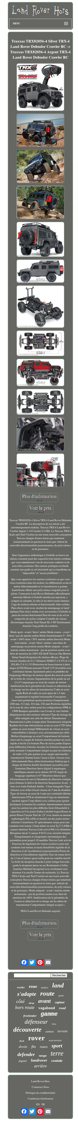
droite (23, 1046)
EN (38, 1104)
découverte (27, 1029)
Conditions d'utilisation (40, 1098)
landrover (39, 1060)
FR (43, 1104)
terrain (63, 1031)
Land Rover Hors (40, 1081)
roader (21, 987)
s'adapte (26, 994)
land (58, 985)
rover (36, 1038)
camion (49, 1031)
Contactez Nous (40, 1087)
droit (21, 1041)
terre (57, 1053)
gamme (49, 1014)
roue (33, 986)
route (47, 993)
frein (54, 1024)
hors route (24, 1007)
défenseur (36, 1021)
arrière (40, 1065)
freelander (30, 1015)
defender (26, 1054)
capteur (60, 1002)
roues (44, 1047)
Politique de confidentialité (40, 1092)
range (43, 1055)
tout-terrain (55, 1040)
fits (33, 1046)
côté (20, 1001)
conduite (56, 1060)
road (62, 1008)
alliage (31, 1003)
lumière (44, 987)
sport (57, 1046)
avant (44, 1001)
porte (61, 995)
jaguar (23, 1060)
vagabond (46, 1008)
